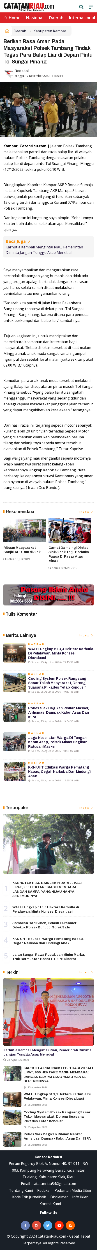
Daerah (56, 17)
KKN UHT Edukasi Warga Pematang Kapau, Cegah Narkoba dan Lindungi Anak (59, 771)
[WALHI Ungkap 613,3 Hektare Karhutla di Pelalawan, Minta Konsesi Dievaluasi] (12, 1099)
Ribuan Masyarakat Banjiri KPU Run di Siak (22, 550)
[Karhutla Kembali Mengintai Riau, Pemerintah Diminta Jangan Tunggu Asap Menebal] (48, 1012)
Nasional (35, 17)
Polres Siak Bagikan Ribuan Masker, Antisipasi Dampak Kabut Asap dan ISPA (58, 712)
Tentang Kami (21, 1190)
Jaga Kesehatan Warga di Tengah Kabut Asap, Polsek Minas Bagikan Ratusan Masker (57, 742)
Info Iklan (80, 1196)
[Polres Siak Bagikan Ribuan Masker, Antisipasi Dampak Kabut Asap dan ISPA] (12, 1139)
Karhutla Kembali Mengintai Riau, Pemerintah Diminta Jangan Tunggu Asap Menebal (44, 250)
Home (14, 17)
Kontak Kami (50, 1203)
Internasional (82, 17)
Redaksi (22, 71)
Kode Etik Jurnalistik (29, 1196)
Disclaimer (59, 1196)
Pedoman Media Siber (73, 1190)
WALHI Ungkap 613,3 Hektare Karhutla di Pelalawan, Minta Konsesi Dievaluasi (60, 653)
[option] (25, 541)
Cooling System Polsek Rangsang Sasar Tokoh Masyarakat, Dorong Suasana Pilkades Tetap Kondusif (57, 683)
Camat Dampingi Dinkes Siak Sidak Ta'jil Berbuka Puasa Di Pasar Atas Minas (68, 554)
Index (84, 512)
